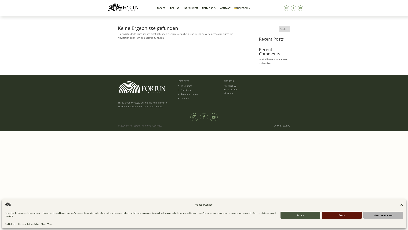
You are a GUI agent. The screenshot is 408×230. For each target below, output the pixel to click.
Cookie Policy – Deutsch (15, 224)
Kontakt (225, 8)
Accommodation (189, 94)
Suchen (284, 29)
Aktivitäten (209, 8)
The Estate (186, 85)
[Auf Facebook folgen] (293, 8)
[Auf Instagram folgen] (286, 8)
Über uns (174, 8)
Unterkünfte (190, 8)
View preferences (383, 215)
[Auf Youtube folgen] (300, 8)
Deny (342, 215)
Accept (300, 215)
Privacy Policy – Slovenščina (39, 224)
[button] (401, 204)
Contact (185, 98)
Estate (161, 8)
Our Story (186, 90)
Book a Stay (272, 8)
